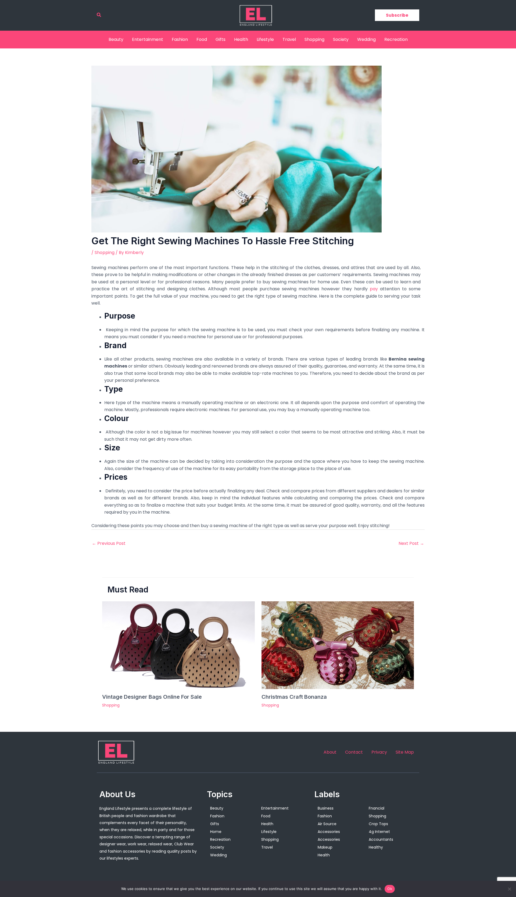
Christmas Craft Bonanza (294, 697)
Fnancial (376, 808)
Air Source (327, 824)
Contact (354, 752)
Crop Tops (378, 824)
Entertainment (147, 39)
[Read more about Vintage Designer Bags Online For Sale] (178, 645)
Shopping (314, 39)
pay (374, 289)
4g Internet (379, 831)
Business (326, 808)
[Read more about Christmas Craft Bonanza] (337, 645)
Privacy (379, 752)
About (330, 752)
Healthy (376, 847)
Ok (389, 889)
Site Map (405, 752)
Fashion (180, 39)
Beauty (116, 39)
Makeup (325, 847)
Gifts (220, 39)
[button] (99, 15)
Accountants (381, 839)
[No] (509, 889)
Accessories (329, 831)
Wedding (366, 39)
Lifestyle (265, 39)
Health (241, 39)
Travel (289, 39)
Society (341, 39)
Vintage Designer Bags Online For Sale (152, 697)
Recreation (396, 39)
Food (201, 39)
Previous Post (109, 543)
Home (215, 831)
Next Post (411, 543)
